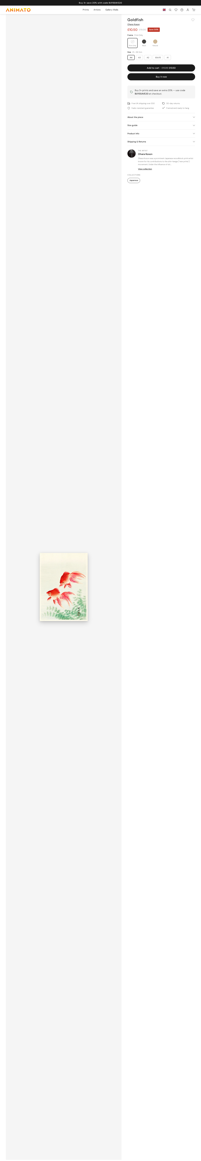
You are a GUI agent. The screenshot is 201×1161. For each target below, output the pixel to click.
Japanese (133, 180)
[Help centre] (181, 9)
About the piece (135, 117)
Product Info (133, 133)
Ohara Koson (133, 24)
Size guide (132, 125)
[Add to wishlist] (193, 20)
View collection (145, 169)
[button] (170, 9)
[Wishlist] (176, 9)
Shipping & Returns (136, 141)
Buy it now (161, 76)
